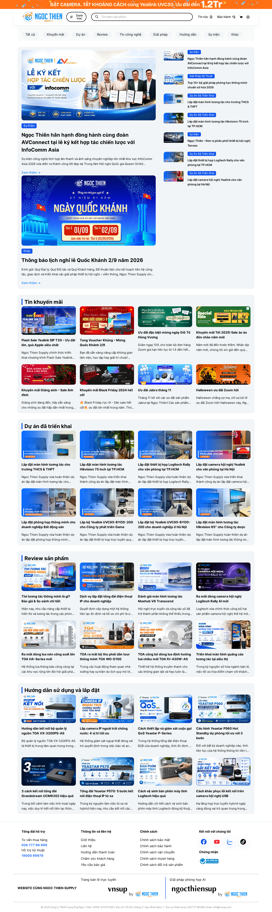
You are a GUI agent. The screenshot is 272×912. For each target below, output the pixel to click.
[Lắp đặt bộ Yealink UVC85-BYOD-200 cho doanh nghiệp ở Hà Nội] (165, 491)
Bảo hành (224, 17)
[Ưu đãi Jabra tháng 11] (165, 367)
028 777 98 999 (34, 845)
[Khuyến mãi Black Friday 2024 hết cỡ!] (107, 367)
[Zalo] (230, 841)
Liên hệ (86, 846)
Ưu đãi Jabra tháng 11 (154, 390)
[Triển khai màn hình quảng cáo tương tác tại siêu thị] (223, 623)
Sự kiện (213, 34)
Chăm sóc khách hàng (97, 858)
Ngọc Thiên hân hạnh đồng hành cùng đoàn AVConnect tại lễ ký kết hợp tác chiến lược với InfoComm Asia (78, 142)
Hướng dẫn (188, 34)
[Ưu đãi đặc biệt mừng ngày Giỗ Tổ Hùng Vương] (165, 309)
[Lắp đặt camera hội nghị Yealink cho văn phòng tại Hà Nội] (174, 174)
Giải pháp (160, 34)
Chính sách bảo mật (155, 840)
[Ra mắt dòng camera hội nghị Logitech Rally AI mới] (223, 565)
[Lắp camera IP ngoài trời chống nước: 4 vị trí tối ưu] (107, 697)
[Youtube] (216, 841)
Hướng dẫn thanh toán (98, 852)
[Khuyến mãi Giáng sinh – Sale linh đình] (49, 367)
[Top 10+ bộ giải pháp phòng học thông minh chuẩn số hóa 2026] (174, 77)
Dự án (80, 34)
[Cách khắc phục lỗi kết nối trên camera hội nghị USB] (223, 760)
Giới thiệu (88, 840)
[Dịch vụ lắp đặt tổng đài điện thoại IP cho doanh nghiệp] (107, 565)
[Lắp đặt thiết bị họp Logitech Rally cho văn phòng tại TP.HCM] (174, 154)
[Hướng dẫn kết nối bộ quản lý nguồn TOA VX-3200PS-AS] (49, 697)
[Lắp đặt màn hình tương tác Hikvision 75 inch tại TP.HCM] (174, 115)
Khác (235, 34)
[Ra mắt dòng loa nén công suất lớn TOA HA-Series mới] (49, 623)
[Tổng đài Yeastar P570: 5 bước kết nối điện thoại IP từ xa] (107, 760)
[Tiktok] (243, 841)
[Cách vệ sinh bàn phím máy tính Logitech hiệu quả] (165, 760)
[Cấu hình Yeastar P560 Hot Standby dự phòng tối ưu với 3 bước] (223, 697)
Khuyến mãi (55, 34)
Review (102, 34)
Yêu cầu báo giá (93, 865)
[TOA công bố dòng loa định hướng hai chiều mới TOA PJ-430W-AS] (165, 623)
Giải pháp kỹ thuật (201, 76)
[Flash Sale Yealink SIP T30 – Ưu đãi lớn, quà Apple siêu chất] (49, 309)
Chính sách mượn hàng (157, 858)
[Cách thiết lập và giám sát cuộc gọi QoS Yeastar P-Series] (165, 697)
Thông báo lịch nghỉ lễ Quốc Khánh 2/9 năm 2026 (82, 260)
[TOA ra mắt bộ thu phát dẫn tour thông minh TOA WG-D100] (107, 623)
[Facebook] (203, 841)
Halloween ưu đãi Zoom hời (217, 390)
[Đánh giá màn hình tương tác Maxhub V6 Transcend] (165, 565)
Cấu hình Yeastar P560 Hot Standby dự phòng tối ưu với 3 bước (219, 733)
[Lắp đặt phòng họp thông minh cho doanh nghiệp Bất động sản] (49, 491)
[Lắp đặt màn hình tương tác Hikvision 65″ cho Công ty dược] (223, 491)
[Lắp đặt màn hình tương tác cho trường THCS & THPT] (174, 96)
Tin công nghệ (130, 34)
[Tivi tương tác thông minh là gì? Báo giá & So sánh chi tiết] (49, 565)
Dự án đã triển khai (202, 95)
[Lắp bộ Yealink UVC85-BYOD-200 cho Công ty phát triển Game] (107, 491)
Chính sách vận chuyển (157, 852)
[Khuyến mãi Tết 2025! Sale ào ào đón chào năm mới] (223, 309)
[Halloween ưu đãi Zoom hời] (223, 367)
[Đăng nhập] (248, 17)
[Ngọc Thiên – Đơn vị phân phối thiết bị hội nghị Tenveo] (174, 135)
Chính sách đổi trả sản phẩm (161, 865)
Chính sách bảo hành (155, 846)
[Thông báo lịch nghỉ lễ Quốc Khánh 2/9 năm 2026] (89, 178)
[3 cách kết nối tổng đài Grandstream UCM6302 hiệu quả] (49, 760)
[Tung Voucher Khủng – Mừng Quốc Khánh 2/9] (107, 309)
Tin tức (203, 17)
